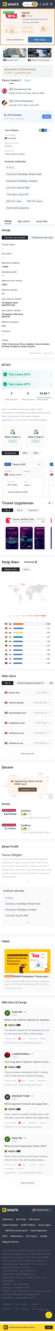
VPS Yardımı (31, 1236)
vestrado (7, 1309)
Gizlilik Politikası (28, 1225)
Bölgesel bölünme (10, 1242)
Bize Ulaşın (21, 1219)
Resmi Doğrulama (39, 1230)
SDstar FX (7, 1304)
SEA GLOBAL (22, 1304)
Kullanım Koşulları (10, 1225)
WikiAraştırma (16, 1236)
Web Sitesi (40, 39)
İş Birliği (43, 1236)
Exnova (25, 1309)
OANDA (34, 1304)
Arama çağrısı (44, 1225)
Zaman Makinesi (15, 39)
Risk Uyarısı (34, 1219)
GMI (34, 1309)
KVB (16, 1309)
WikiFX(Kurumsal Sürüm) (16, 1230)
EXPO (4, 1236)
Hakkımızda (7, 1219)
